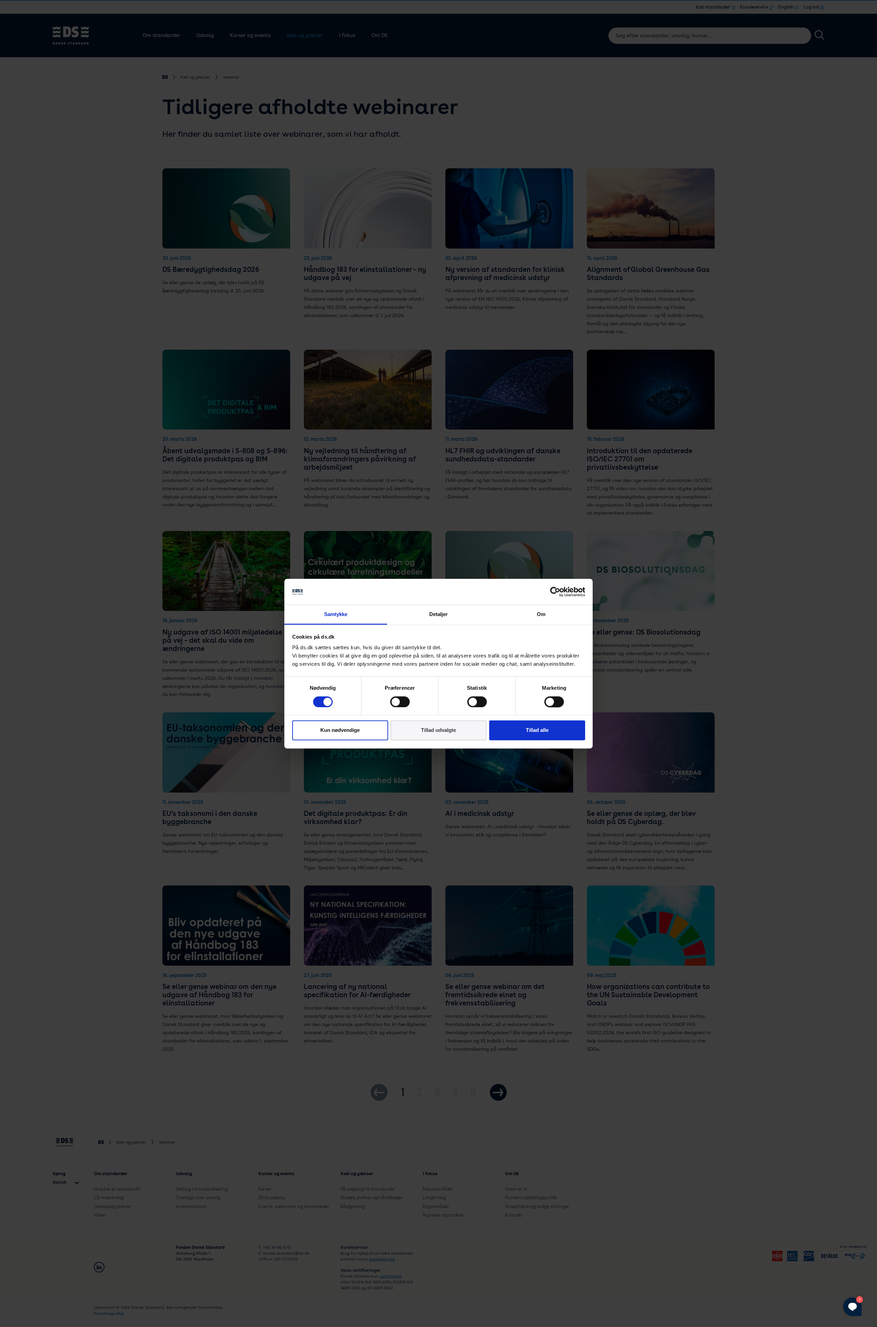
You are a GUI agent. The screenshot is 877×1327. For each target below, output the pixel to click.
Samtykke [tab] (336, 614)
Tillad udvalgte (438, 730)
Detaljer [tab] (438, 614)
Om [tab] (541, 614)
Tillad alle (537, 730)
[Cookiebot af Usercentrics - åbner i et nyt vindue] (555, 592)
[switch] (400, 701)
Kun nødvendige (340, 730)
